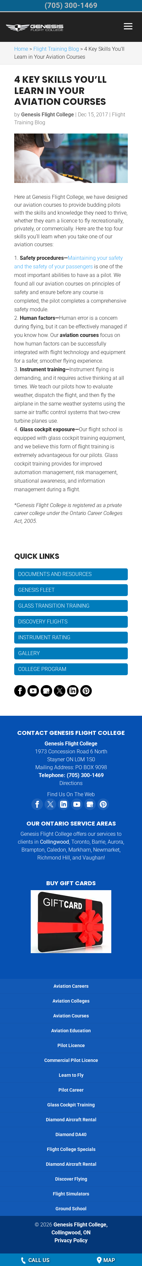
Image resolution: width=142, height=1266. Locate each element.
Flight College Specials (71, 1149)
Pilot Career (71, 1090)
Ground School (71, 1208)
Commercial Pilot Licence (71, 1060)
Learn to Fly (71, 1075)
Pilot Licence (71, 1045)
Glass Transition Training (53, 606)
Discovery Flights (42, 621)
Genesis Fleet (36, 590)
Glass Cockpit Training (71, 1104)
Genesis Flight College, (80, 1228)
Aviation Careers (71, 986)
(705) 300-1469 (85, 775)
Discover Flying (71, 1179)
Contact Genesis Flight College (71, 733)
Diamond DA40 (71, 1134)
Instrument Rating (44, 637)
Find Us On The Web (71, 794)
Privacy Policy (71, 1240)
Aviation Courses (71, 1015)
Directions (71, 783)
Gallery (29, 653)
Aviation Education (71, 1030)
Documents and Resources (54, 574)
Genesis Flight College (47, 114)
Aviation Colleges (71, 1001)
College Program (42, 669)
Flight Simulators (71, 1193)
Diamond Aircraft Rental (71, 1119)
